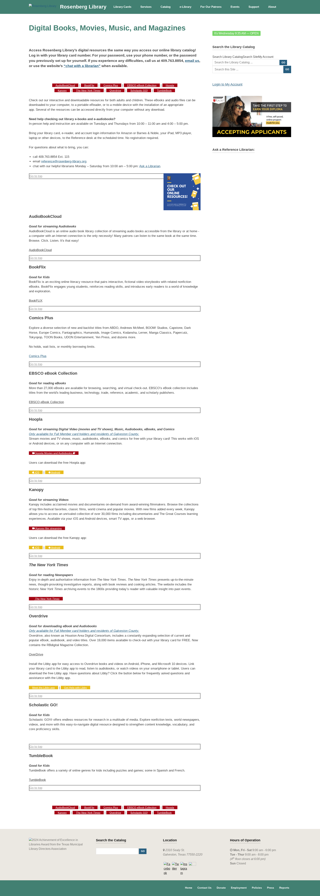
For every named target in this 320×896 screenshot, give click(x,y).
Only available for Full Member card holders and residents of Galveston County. (84, 434)
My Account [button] (265, 56)
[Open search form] (286, 6)
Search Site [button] (250, 56)
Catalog (166, 6)
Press (270, 887)
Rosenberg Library (83, 7)
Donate (221, 887)
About (272, 6)
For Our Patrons (210, 6)
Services (145, 6)
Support (254, 6)
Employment (239, 887)
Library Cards (122, 6)
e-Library (185, 6)
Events (235, 6)
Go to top (35, 176)
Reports (284, 887)
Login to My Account (227, 84)
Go (287, 69)
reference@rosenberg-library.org (63, 161)
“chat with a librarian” (82, 66)
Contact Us (204, 887)
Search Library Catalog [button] (227, 56)
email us (192, 61)
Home (188, 887)
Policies (257, 887)
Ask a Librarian (149, 166)
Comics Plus (37, 356)
